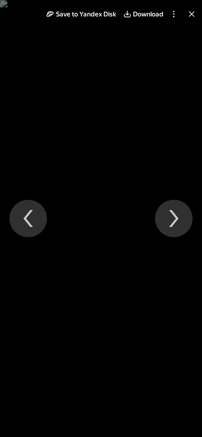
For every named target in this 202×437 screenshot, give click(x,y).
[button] (81, 14)
